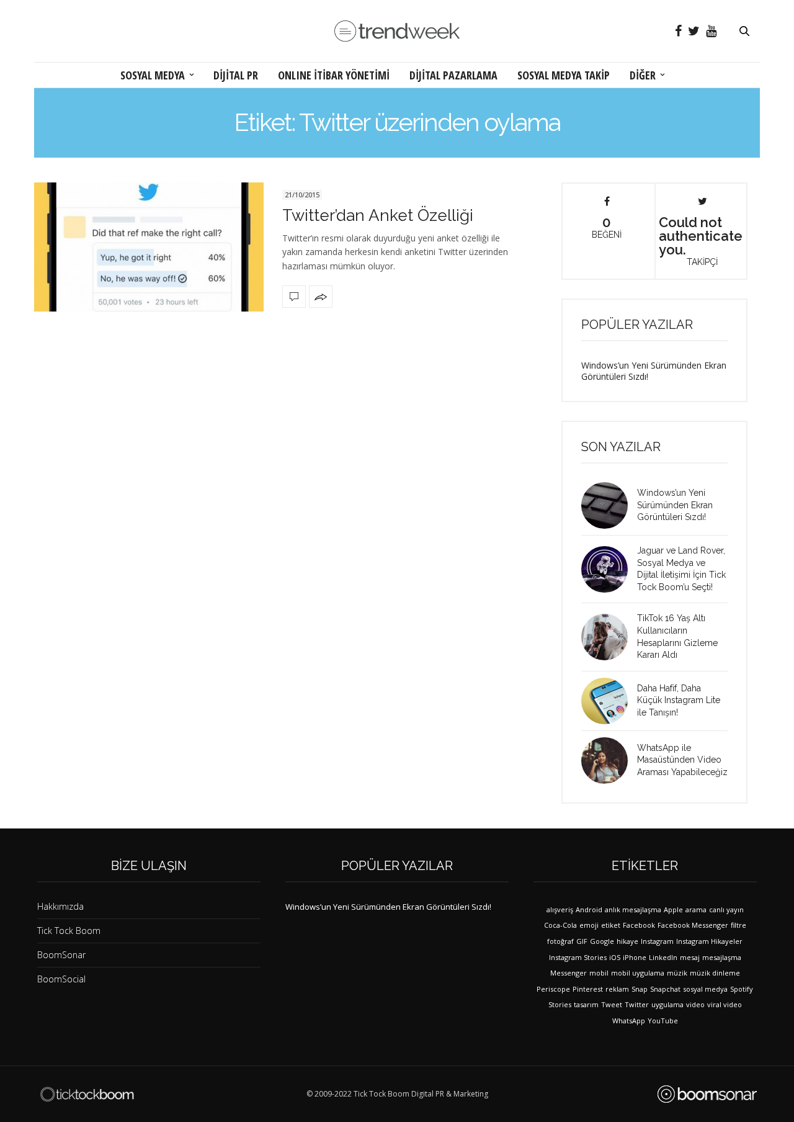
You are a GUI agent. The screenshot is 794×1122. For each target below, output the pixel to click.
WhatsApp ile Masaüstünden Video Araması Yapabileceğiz (682, 760)
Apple (673, 909)
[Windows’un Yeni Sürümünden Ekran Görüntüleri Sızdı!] (609, 505)
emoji (589, 925)
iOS (614, 957)
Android (589, 909)
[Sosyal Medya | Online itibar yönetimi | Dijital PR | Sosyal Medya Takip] (397, 31)
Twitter (637, 1004)
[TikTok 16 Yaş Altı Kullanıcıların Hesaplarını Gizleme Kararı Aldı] (609, 637)
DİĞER (643, 75)
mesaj (690, 957)
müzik (677, 972)
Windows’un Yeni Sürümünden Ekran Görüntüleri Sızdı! (653, 370)
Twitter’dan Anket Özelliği (377, 215)
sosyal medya (705, 989)
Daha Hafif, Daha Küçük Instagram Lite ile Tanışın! (678, 700)
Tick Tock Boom (68, 930)
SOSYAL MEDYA (152, 75)
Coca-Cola (560, 925)
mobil (599, 972)
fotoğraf (560, 941)
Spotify (741, 989)
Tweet (611, 1004)
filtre (738, 925)
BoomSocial (61, 979)
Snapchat (665, 989)
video (695, 1004)
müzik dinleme (715, 972)
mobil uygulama (637, 972)
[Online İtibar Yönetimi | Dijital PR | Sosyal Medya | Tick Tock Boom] (86, 1094)
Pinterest (588, 989)
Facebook (639, 925)
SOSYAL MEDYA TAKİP (563, 75)
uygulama (667, 1004)
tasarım (586, 1004)
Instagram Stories (578, 957)
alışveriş (559, 909)
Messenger (568, 972)
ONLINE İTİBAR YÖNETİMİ (334, 75)
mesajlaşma (721, 957)
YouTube (663, 1020)
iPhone (634, 957)
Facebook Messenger (693, 925)
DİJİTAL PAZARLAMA (453, 75)
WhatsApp (628, 1020)
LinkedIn (663, 957)
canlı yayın (726, 909)
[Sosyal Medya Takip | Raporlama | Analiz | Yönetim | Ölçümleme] (707, 1094)
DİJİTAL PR (235, 75)
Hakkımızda (60, 906)
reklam (617, 989)
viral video (724, 1004)
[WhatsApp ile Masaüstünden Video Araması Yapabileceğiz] (609, 760)
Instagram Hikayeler (709, 941)
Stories (559, 1004)
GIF (581, 941)
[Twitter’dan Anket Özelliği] (149, 247)
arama (696, 909)
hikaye (627, 941)
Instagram (657, 941)
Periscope (553, 989)
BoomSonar (61, 955)
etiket (610, 925)
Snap (639, 989)
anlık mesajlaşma (633, 909)
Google (602, 941)
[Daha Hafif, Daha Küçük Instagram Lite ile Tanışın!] (609, 701)
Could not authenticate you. (701, 240)
